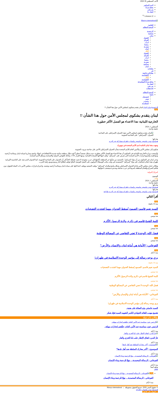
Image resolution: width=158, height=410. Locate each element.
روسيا (146, 44)
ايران (147, 42)
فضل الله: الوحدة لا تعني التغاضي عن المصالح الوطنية (127, 233)
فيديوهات (149, 88)
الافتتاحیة (145, 75)
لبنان (147, 49)
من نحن (150, 10)
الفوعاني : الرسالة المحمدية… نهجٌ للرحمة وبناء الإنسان (133, 360)
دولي (151, 36)
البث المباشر (148, 5)
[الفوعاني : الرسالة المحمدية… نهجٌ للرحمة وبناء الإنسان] (136, 356)
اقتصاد (146, 38)
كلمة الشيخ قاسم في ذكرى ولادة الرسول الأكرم (131, 221)
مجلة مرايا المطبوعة (145, 82)
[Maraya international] (149, 20)
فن (152, 71)
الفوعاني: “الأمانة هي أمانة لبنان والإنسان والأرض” (129, 245)
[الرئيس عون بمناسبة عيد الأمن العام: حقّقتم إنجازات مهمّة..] (135, 322)
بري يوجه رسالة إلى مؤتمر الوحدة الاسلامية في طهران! (126, 257)
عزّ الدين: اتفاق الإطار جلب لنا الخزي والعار (138, 338)
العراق (146, 40)
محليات (150, 69)
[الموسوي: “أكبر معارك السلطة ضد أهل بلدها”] (140, 345)
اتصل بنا (150, 12)
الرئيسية (150, 31)
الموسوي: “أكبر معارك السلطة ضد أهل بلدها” (137, 349)
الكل (147, 51)
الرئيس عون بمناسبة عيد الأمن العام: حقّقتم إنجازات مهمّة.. (131, 326)
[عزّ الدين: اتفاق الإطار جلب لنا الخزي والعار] (141, 333)
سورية (146, 47)
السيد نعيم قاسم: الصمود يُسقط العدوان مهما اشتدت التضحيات (121, 208)
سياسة (150, 33)
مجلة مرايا (149, 7)
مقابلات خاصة (148, 73)
